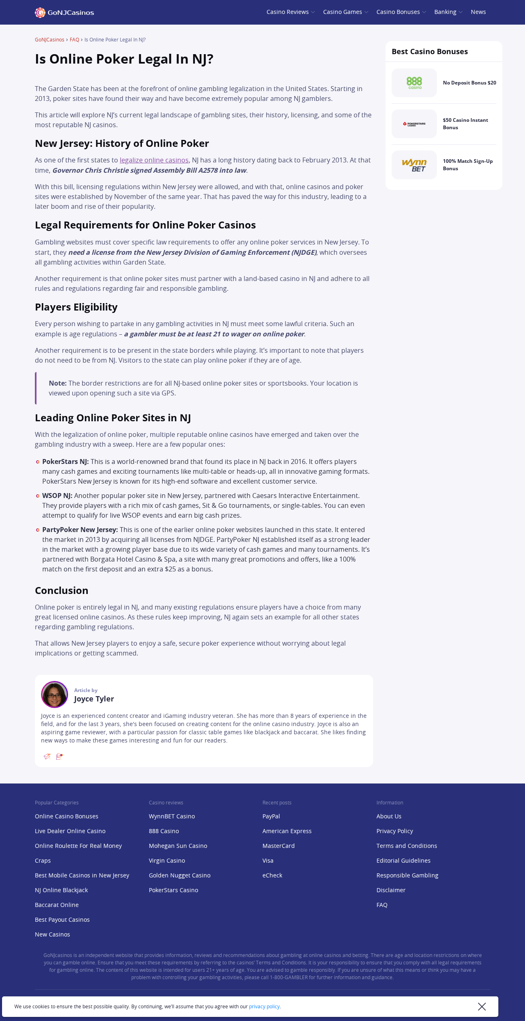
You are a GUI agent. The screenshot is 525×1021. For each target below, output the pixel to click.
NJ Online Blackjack (61, 890)
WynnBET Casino (172, 817)
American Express (287, 831)
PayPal (271, 817)
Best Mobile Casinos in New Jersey (82, 876)
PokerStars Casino (173, 890)
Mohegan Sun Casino (178, 846)
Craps (43, 861)
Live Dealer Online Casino (70, 831)
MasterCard (278, 846)
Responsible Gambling (407, 876)
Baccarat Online (57, 905)
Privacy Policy (395, 831)
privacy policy (264, 1006)
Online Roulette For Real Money (78, 846)
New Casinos (52, 935)
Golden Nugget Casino (179, 876)
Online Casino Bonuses (66, 817)
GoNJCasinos (49, 39)
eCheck (272, 876)
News (478, 12)
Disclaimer (391, 890)
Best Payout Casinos (62, 920)
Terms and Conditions (407, 846)
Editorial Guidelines (404, 861)
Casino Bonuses (398, 12)
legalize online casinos (154, 160)
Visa (268, 861)
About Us (389, 817)
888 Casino (164, 831)
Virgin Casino (167, 861)
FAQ (74, 39)
